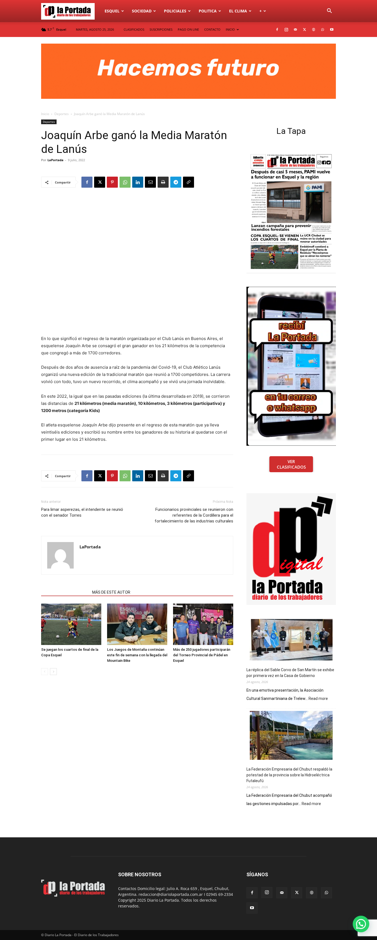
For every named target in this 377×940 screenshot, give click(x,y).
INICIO (230, 29)
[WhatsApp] (322, 29)
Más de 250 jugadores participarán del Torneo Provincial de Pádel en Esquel (201, 655)
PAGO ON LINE (188, 29)
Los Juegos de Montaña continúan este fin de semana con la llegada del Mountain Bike (137, 655)
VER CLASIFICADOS (291, 464)
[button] (329, 11)
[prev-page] (44, 671)
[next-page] (53, 671)
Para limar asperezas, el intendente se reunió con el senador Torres (82, 512)
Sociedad (142, 11)
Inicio (45, 113)
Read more (318, 699)
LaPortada (55, 160)
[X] (304, 29)
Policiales (175, 11)
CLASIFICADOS (134, 29)
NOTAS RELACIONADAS (65, 592)
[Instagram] (286, 29)
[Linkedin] (137, 182)
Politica (208, 11)
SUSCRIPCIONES (161, 29)
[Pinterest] (112, 182)
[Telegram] (175, 182)
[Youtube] (332, 29)
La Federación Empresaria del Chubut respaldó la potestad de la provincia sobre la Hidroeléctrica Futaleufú (289, 775)
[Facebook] (277, 29)
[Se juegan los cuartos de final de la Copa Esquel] (71, 624)
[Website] (313, 29)
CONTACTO (212, 29)
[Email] (150, 182)
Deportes (61, 113)
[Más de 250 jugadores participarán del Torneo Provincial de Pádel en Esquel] (203, 624)
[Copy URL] (188, 182)
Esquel (112, 11)
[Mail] (295, 29)
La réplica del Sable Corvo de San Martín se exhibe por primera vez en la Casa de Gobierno (290, 673)
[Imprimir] (163, 182)
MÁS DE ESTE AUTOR (111, 592)
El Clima (238, 11)
